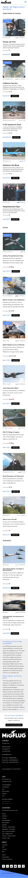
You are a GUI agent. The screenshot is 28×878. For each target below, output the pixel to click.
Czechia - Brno (6, 838)
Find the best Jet (6, 779)
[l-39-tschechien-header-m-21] (14, 382)
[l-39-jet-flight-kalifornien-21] (14, 77)
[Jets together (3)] (14, 563)
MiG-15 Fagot (5, 791)
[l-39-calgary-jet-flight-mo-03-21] (14, 470)
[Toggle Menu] (25, 5)
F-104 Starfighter (6, 784)
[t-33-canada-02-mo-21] (14, 159)
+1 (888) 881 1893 (12, 758)
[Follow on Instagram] (23, 866)
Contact (4, 849)
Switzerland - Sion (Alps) (8, 829)
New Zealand (5, 822)
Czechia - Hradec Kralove (9, 836)
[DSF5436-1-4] (14, 338)
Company (4, 845)
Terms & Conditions (7, 859)
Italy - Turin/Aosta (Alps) (8, 831)
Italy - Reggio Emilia (7, 833)
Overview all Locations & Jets (9, 810)
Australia (4, 825)
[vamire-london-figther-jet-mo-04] (14, 513)
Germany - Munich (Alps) (8, 827)
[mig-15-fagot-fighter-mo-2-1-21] (14, 426)
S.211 (3, 789)
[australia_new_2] (14, 610)
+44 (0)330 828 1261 (13, 760)
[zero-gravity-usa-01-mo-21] (14, 200)
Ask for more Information (14, 725)
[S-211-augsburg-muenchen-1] (14, 250)
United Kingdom (6, 820)
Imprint (4, 855)
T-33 (3, 796)
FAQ (3, 847)
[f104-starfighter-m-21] (14, 118)
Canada (4, 818)
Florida (4, 813)
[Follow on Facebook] (3, 866)
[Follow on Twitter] (7, 866)
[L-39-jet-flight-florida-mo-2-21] (14, 36)
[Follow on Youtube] (15, 866)
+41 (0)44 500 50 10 (13, 762)
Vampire (4, 793)
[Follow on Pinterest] (19, 866)
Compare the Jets (7, 781)
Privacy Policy (5, 857)
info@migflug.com (6, 754)
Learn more (15, 54)
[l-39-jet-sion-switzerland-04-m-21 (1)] (14, 294)
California (4, 816)
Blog (3, 851)
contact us (21, 709)
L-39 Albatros (5, 787)
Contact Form (5, 743)
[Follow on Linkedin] (11, 866)
